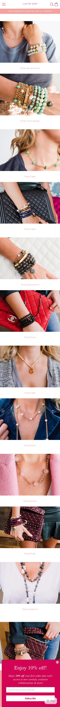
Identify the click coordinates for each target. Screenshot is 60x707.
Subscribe (30, 698)
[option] (30, 11)
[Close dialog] (57, 662)
